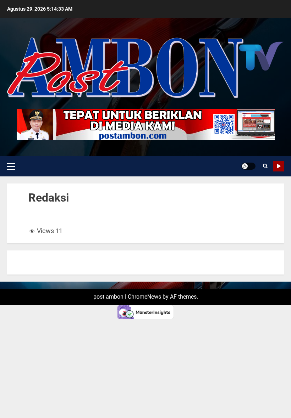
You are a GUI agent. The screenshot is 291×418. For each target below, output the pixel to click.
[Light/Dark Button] (248, 166)
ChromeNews (144, 296)
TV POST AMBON (278, 166)
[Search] (265, 166)
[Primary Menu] (11, 166)
